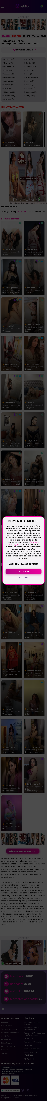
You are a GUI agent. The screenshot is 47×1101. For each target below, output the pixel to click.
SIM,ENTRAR (23, 571)
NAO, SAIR (23, 577)
